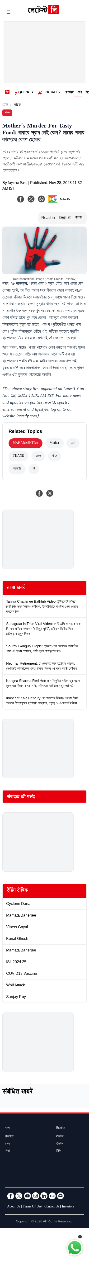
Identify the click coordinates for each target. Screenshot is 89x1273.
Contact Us (51, 1207)
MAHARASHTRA (25, 443)
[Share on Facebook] (39, 493)
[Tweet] (49, 493)
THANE (18, 456)
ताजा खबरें (16, 588)
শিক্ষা (7, 1151)
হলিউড (60, 1144)
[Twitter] (19, 1195)
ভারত (17, 105)
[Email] (60, 1195)
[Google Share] (60, 202)
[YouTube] (27, 1195)
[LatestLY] (43, 13)
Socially (52, 92)
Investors (68, 1207)
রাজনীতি (9, 1137)
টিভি (58, 1151)
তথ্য (7, 1144)
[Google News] (52, 1195)
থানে (54, 456)
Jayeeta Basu (17, 183)
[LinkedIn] (43, 1195)
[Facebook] (20, 199)
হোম (5, 105)
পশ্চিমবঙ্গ (69, 92)
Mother (54, 443)
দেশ (80, 92)
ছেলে (38, 456)
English (65, 218)
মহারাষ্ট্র (17, 469)
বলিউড (60, 1137)
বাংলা (78, 218)
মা (34, 469)
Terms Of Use (32, 1207)
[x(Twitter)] (31, 199)
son (73, 443)
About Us (13, 1207)
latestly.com (26, 416)
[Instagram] (35, 1195)
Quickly (26, 92)
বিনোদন (60, 1128)
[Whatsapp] (41, 199)
